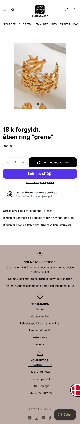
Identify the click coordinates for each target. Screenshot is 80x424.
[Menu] (4, 9)
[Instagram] (36, 418)
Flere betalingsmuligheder (40, 182)
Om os (40, 309)
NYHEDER (9, 24)
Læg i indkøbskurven (55, 162)
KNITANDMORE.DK (40, 365)
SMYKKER (41, 24)
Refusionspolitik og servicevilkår (40, 323)
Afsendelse (40, 337)
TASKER (65, 24)
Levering (40, 344)
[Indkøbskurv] (75, 9)
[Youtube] (43, 418)
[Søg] (13, 9)
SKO (54, 24)
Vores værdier (40, 316)
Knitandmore (44, 409)
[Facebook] (29, 418)
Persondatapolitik (40, 330)
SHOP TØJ (25, 24)
